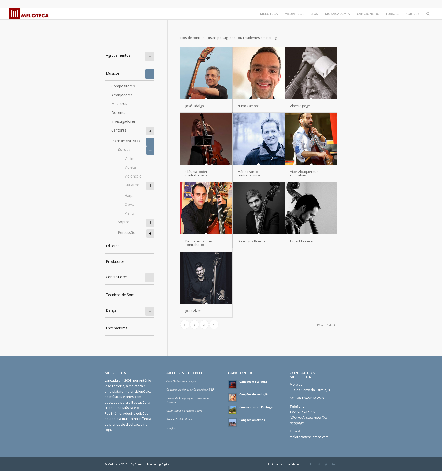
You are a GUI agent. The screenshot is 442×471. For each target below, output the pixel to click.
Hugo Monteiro (301, 241)
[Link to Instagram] (318, 464)
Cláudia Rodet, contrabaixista (196, 173)
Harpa (130, 195)
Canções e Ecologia (253, 381)
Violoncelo (133, 176)
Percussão (126, 232)
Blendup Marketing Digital (152, 464)
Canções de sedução (254, 394)
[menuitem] (269, 13)
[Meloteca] (29, 13)
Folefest (170, 428)
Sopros (124, 221)
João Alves (193, 310)
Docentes (119, 112)
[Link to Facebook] (310, 464)
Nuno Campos (249, 105)
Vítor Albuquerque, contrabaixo (304, 173)
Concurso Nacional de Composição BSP (190, 389)
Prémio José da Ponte (179, 419)
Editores (112, 245)
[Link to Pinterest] (326, 464)
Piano (129, 213)
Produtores (115, 261)
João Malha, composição (181, 381)
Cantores (118, 130)
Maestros (119, 103)
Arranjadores (122, 94)
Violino (130, 158)
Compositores (123, 86)
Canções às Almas (252, 420)
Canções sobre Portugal (256, 407)
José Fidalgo (194, 105)
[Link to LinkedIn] (333, 464)
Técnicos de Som (120, 294)
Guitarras (132, 184)
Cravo (129, 204)
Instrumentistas (125, 140)
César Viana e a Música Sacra (184, 411)
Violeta (130, 167)
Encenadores (116, 328)
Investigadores (123, 121)
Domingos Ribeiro (251, 241)
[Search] (428, 13)
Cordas (124, 149)
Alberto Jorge (300, 105)
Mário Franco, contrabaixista (249, 173)
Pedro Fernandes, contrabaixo (199, 243)
